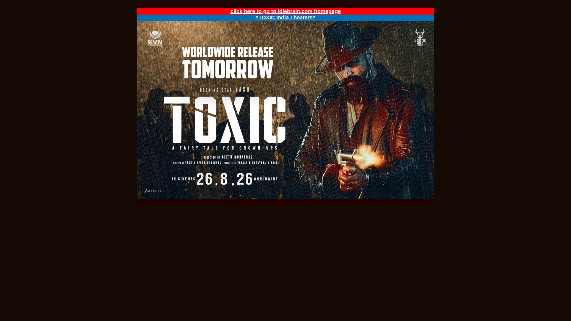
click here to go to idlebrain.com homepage (285, 11)
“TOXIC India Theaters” (285, 18)
